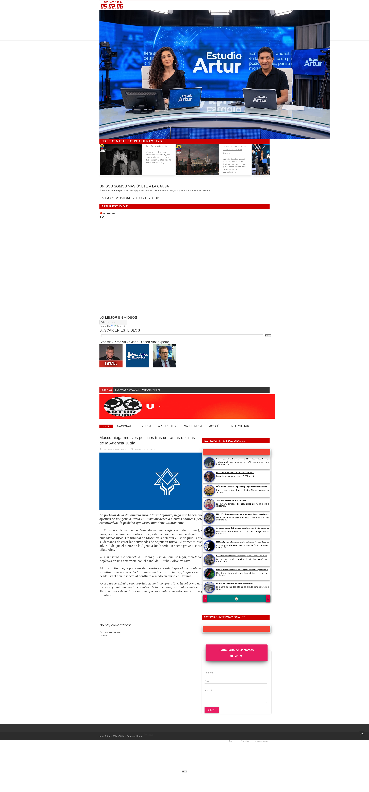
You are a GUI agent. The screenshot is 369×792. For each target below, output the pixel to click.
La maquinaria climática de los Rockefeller (234, 583)
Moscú (214, 426)
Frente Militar (237, 426)
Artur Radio (168, 426)
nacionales (126, 426)
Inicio (106, 426)
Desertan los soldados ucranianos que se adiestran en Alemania (243, 555)
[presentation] (264, 160)
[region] (165, 758)
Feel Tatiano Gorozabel (157, 146)
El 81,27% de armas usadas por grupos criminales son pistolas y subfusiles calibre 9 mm (253, 514)
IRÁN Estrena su (122, 390)
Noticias (245, 741)
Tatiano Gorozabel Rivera (114, 449)
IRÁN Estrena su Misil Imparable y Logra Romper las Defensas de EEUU (246, 486)
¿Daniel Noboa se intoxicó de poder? (231, 500)
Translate (121, 326)
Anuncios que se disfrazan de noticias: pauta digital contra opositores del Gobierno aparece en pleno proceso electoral (266, 528)
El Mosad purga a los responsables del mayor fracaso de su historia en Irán (248, 542)
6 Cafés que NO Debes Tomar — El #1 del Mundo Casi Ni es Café (243, 459)
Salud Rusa (193, 426)
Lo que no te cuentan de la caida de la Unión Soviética (234, 149)
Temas (232, 741)
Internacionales (262, 741)
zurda (146, 426)
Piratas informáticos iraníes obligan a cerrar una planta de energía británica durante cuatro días (257, 569)
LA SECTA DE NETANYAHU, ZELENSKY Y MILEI (235, 472)
